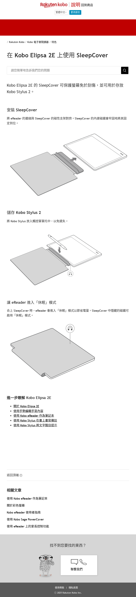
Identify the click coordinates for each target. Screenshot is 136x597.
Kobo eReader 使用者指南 (24, 512)
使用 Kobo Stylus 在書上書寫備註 (35, 420)
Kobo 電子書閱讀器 (38, 42)
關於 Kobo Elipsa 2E (26, 406)
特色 (54, 42)
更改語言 (75, 12)
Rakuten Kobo (16, 42)
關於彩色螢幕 (16, 505)
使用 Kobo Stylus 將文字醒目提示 (35, 425)
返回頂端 (13, 475)
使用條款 (59, 587)
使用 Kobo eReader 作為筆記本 (33, 416)
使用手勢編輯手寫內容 (28, 411)
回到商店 (86, 5)
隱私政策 (74, 587)
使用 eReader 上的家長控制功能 (28, 526)
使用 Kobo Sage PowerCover (25, 519)
